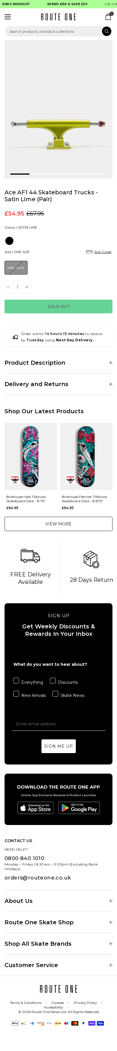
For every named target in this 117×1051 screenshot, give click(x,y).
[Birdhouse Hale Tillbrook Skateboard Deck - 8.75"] (31, 456)
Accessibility (53, 1007)
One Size (16, 268)
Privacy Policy (85, 1002)
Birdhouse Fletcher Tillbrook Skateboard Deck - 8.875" (84, 499)
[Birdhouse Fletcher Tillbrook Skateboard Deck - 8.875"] (86, 456)
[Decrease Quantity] (8, 287)
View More (58, 523)
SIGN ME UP (58, 746)
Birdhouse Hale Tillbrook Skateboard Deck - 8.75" (26, 499)
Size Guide (102, 252)
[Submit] (106, 31)
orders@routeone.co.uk (38, 878)
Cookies (57, 1002)
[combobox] (58, 31)
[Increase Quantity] (26, 287)
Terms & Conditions (25, 1002)
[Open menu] (8, 16)
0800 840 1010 (24, 858)
